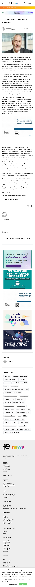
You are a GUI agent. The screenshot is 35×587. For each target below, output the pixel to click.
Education (5, 479)
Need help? (5, 551)
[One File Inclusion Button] (17, 320)
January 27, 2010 (10, 30)
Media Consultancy (7, 522)
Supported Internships (10, 426)
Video (4, 533)
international (8, 402)
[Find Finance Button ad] (17, 259)
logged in (15, 238)
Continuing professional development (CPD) (16, 389)
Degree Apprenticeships (11, 396)
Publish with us (6, 466)
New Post (5, 544)
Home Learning (20, 399)
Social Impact (6, 486)
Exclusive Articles (7, 505)
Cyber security (17, 392)
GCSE (12, 399)
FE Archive (8, 28)
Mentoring (7, 412)
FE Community (6, 465)
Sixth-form (7, 422)
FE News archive (15, 199)
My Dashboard (6, 545)
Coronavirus (8, 392)
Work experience (14, 432)
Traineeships (19, 429)
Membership (6, 550)
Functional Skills (24, 396)
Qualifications (8, 419)
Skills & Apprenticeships (9, 485)
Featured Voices (7, 506)
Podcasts (5, 531)
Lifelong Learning (21, 406)
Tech (12, 429)
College (6, 386)
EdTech (4, 480)
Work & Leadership (7, 483)
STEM (26, 422)
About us (5, 462)
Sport (21, 422)
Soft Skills (15, 422)
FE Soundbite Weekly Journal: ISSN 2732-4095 (14, 508)
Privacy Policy (6, 469)
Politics (25, 416)
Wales (6, 432)
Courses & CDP (6, 562)
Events (4, 547)
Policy (19, 416)
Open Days (5, 565)
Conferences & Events (8, 560)
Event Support (6, 523)
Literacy (7, 409)
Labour (22, 402)
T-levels (7, 429)
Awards (4, 559)
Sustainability (22, 426)
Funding (7, 399)
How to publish (6, 541)
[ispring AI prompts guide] (17, 340)
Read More (5, 581)
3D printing (7, 376)
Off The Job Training (10, 416)
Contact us (5, 463)
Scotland (16, 419)
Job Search (5, 497)
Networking (5, 563)
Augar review (22, 379)
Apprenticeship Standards (20, 376)
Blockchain (7, 383)
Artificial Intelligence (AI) (11, 379)
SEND (22, 419)
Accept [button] (23, 584)
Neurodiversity (21, 412)
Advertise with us (7, 468)
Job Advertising (7, 520)
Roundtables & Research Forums (11, 566)
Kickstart (15, 402)
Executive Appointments (9, 494)
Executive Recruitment (8, 496)
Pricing (4, 516)
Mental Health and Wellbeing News (20, 409)
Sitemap (5, 471)
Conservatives (14, 386)
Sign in (30, 3)
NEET (13, 412)
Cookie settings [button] (12, 584)
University (27, 429)
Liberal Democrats (9, 406)
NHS (29, 412)
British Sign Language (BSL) (19, 383)
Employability (6, 482)
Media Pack (5, 517)
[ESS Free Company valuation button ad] (17, 279)
